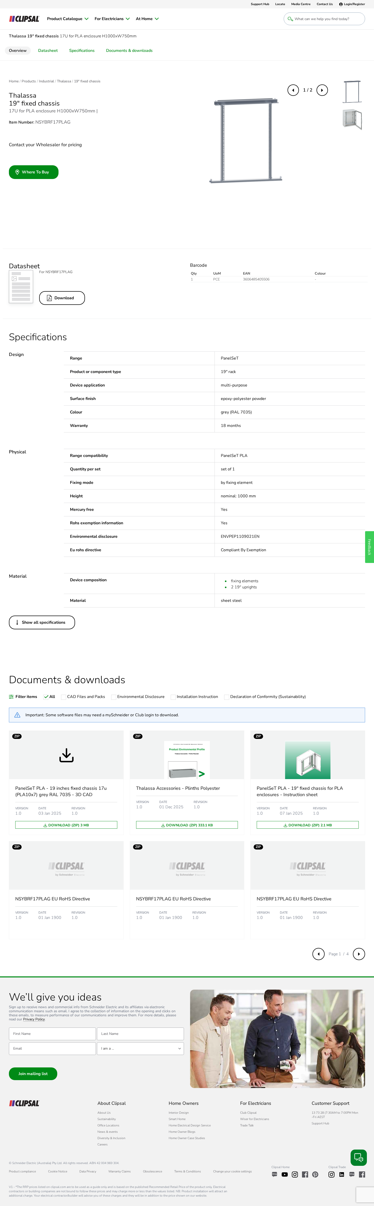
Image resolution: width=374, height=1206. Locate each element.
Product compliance (22, 1171)
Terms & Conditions (187, 1171)
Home (14, 81)
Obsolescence (152, 1171)
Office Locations (108, 1125)
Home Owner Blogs (182, 1132)
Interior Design (179, 1113)
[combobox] (140, 1048)
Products (29, 81)
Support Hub (320, 1123)
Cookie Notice (57, 1171)
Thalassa (64, 81)
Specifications (82, 50)
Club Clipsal (248, 1113)
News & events (107, 1132)
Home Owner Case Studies (187, 1138)
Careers (102, 1144)
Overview (18, 50)
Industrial (46, 81)
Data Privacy (87, 1171)
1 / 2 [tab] (307, 90)
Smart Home (177, 1119)
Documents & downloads (129, 50)
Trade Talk (247, 1125)
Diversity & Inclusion (111, 1138)
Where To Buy (35, 172)
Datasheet (48, 50)
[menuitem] (68, 18)
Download (64, 298)
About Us (104, 1113)
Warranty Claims (119, 1171)
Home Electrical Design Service (190, 1125)
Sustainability (106, 1119)
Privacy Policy (34, 1019)
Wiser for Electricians (254, 1119)
